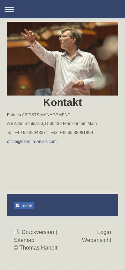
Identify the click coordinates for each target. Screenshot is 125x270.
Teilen (26, 205)
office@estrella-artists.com (32, 141)
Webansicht (96, 240)
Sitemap (24, 240)
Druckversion (38, 232)
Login (104, 232)
